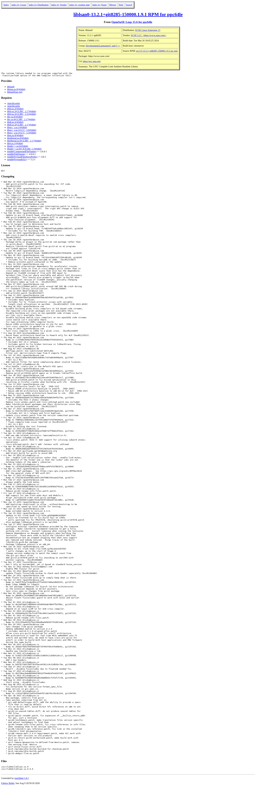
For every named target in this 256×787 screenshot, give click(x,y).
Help (121, 5)
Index (6, 5)
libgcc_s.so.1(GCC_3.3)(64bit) (21, 133)
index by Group (18, 5)
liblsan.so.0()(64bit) (16, 89)
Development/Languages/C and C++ (103, 45)
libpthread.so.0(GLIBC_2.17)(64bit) (24, 141)
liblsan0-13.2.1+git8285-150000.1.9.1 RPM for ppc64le (128, 14)
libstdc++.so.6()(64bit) (17, 146)
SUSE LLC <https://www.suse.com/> (148, 35)
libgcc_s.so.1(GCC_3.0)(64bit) (21, 130)
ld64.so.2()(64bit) (15, 108)
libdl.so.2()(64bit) (15, 122)
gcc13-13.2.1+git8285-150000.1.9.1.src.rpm (157, 51)
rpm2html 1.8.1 (21, 778)
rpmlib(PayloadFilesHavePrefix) (22, 157)
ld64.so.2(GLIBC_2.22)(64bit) (21, 114)
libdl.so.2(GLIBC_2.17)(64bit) (21, 125)
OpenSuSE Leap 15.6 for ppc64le (131, 22)
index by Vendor (59, 5)
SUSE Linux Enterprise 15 (147, 30)
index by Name (99, 5)
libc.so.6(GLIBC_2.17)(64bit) (21, 119)
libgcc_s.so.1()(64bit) (17, 127)
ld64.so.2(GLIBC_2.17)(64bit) (21, 111)
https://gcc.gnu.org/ (92, 61)
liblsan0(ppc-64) (14, 92)
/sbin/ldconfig (13, 103)
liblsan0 (10, 86)
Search (129, 5)
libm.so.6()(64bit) (15, 135)
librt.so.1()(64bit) (15, 143)
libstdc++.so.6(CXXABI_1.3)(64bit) (24, 149)
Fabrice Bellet (7, 783)
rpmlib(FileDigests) (16, 154)
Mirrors (112, 5)
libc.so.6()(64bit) (15, 116)
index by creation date (79, 5)
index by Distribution (39, 5)
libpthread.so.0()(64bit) (18, 138)
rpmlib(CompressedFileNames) (21, 151)
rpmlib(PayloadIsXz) (17, 159)
